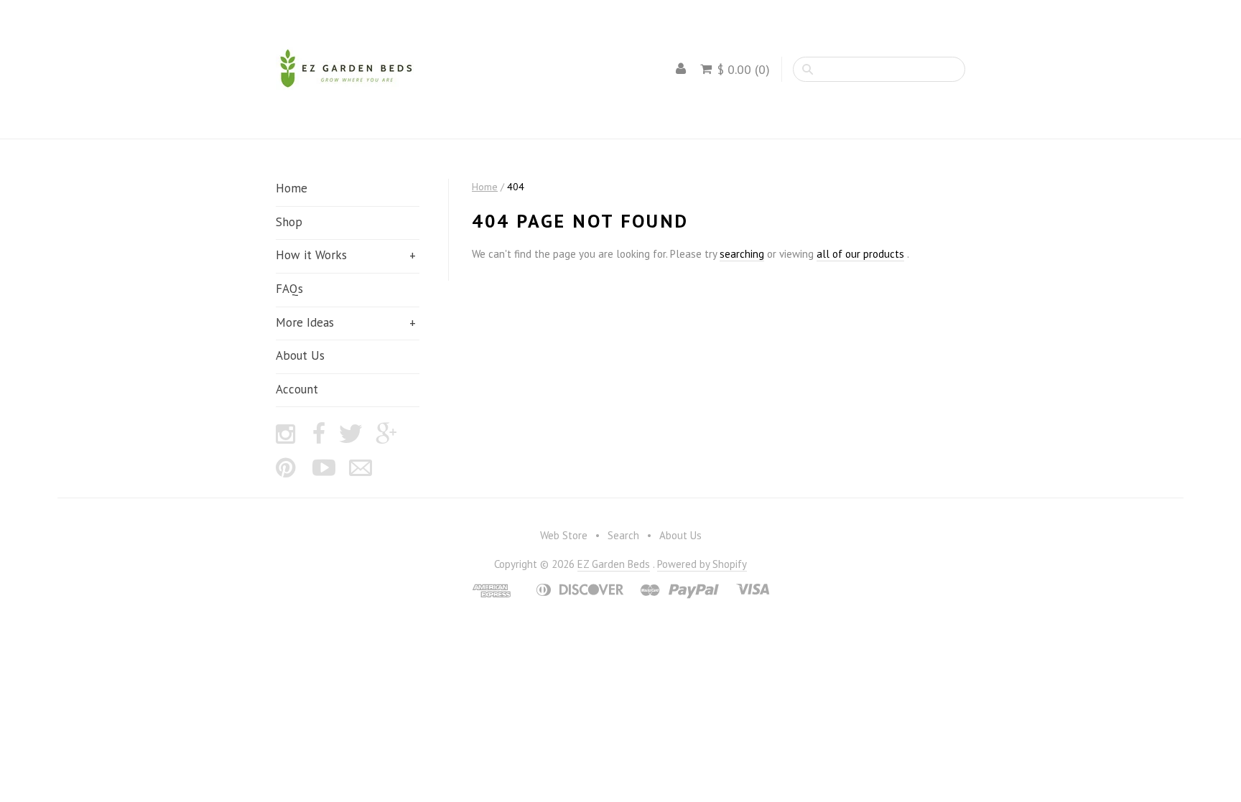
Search (623, 535)
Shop (289, 222)
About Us (300, 355)
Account (297, 389)
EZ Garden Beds (613, 564)
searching (742, 254)
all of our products (860, 254)
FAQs (289, 289)
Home (291, 188)
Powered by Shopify (702, 564)
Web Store (563, 535)
